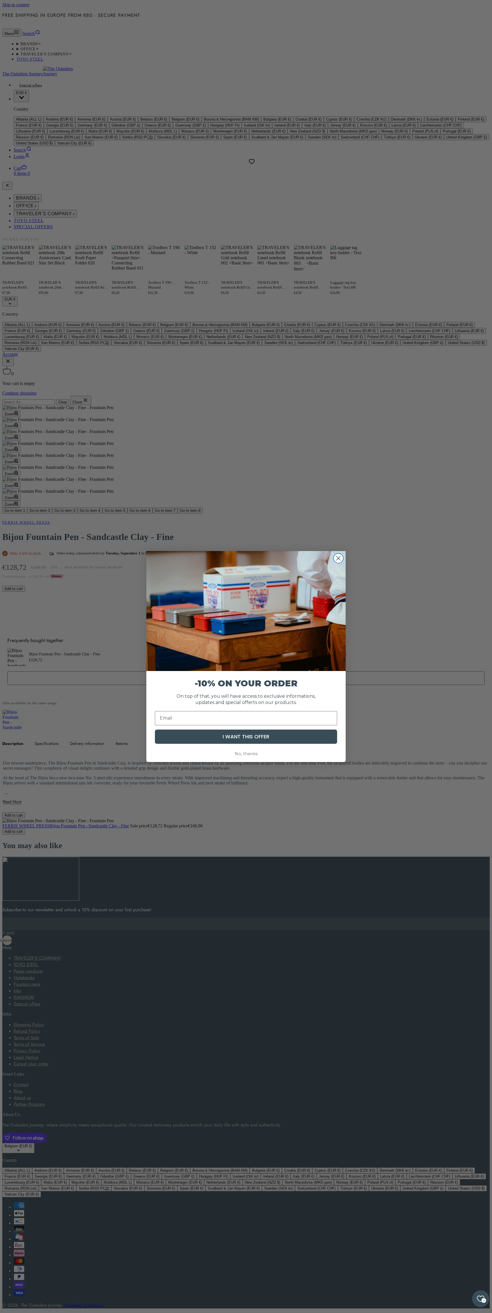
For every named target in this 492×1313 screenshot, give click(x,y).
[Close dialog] (338, 558)
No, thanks (246, 753)
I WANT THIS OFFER (246, 736)
